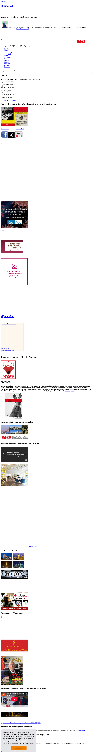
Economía (7, 55)
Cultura (6, 59)
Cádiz (9, 54)
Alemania (84, 743)
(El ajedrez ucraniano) (22, 29)
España (6, 49)
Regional (7, 50)
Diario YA (7, 6)
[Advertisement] (14, 185)
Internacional (8, 57)
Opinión (6, 65)
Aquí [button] (31, 743)
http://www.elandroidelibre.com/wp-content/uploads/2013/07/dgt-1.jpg (21, 723)
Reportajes (7, 67)
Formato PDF (20, 129)
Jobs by (33, 546)
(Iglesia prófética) (81, 730)
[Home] (3, 1)
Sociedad (7, 63)
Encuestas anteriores (10, 100)
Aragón (10, 52)
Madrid (6, 62)
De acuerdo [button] (18, 748)
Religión (6, 60)
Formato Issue (5, 129)
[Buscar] (3, 70)
